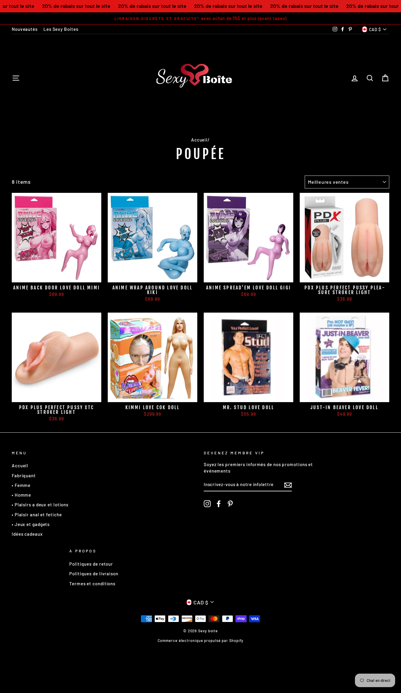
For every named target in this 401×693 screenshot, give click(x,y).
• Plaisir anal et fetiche (37, 514)
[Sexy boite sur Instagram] (207, 503)
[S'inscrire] (288, 485)
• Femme (21, 485)
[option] (200, 18)
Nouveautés (25, 29)
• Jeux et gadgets (31, 524)
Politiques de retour (91, 563)
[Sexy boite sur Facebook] (218, 503)
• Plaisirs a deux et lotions (40, 504)
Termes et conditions (92, 583)
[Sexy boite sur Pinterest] (230, 503)
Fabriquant (24, 475)
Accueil (199, 139)
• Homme (21, 495)
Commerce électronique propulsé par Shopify (201, 640)
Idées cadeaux (27, 534)
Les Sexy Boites (60, 29)
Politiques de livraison (93, 573)
